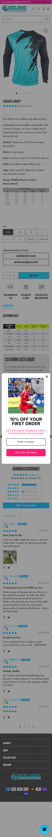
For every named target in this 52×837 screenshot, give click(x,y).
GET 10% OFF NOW (26, 452)
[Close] (46, 376)
